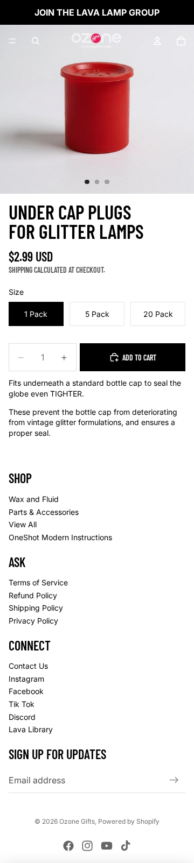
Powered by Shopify (129, 821)
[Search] (35, 41)
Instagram (26, 678)
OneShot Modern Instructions (60, 536)
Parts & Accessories (44, 511)
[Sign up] (174, 779)
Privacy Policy (33, 620)
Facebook (26, 691)
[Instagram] (87, 845)
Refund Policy (33, 594)
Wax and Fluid (34, 498)
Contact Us (28, 665)
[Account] (157, 41)
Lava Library (31, 729)
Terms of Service (38, 582)
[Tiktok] (125, 845)
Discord (22, 716)
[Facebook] (68, 845)
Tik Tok (21, 704)
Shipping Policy (36, 607)
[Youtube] (106, 845)
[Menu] (12, 41)
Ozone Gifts (77, 821)
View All (23, 524)
